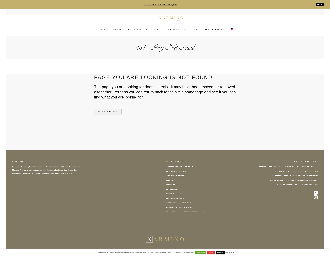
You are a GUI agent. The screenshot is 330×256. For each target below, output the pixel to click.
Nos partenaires (173, 186)
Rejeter (211, 252)
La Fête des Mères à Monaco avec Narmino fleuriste (295, 172)
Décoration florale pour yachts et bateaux (185, 208)
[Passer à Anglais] (232, 25)
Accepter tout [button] (201, 252)
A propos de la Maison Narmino (179, 163)
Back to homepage (108, 108)
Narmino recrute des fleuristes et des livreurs (296, 168)
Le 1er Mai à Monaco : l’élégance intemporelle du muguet (293, 177)
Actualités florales (175, 172)
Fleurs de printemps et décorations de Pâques (297, 181)
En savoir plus (229, 252)
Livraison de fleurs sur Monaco (180, 204)
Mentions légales (174, 190)
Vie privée (170, 181)
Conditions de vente (175, 195)
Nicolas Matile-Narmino (176, 168)
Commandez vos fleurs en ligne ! (160, 4)
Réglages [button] (220, 252)
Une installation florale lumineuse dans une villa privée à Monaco (288, 163)
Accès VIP (170, 177)
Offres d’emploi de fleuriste (179, 199)
